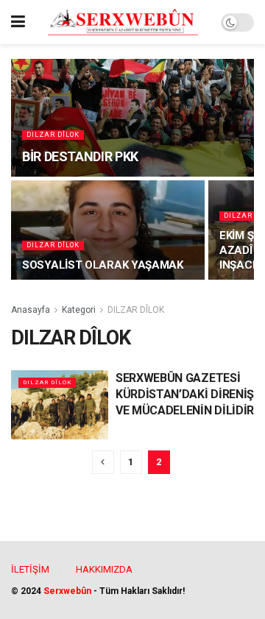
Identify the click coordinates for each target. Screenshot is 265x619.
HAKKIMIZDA (104, 569)
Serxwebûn (67, 591)
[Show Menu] (18, 22)
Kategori (79, 310)
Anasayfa (30, 310)
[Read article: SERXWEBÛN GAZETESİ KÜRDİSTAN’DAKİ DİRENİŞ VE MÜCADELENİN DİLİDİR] (59, 404)
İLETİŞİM (30, 569)
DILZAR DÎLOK (53, 134)
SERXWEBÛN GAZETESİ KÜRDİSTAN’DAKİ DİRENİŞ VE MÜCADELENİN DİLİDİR (185, 394)
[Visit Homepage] (123, 22)
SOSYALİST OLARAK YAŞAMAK (102, 265)
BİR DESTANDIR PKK (80, 156)
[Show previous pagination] (103, 462)
